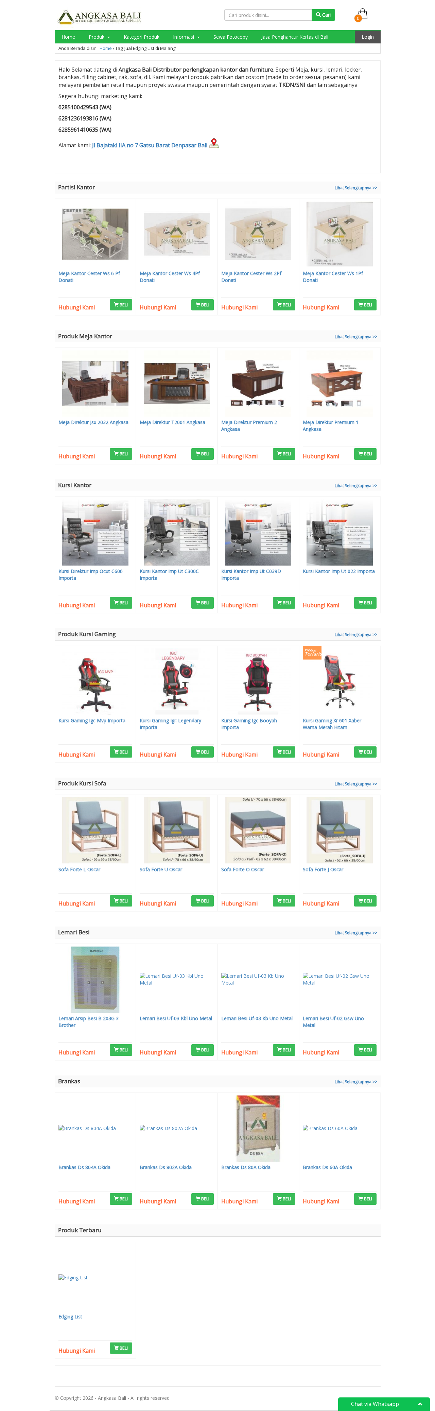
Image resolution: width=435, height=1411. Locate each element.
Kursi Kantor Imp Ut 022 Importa (339, 571)
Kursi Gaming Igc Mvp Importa (91, 720)
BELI (123, 305)
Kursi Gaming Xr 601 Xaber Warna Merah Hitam (332, 723)
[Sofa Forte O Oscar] (258, 831)
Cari (326, 15)
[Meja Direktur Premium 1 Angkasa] (340, 384)
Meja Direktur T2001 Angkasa (172, 422)
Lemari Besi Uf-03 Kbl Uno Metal (176, 1018)
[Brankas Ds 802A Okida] (177, 1129)
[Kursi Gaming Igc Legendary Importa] (177, 682)
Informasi (184, 37)
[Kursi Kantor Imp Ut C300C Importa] (177, 533)
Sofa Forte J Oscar (323, 869)
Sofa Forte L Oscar (79, 869)
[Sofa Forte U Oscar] (177, 831)
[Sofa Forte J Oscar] (340, 831)
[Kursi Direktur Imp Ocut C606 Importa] (95, 533)
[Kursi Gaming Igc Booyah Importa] (258, 682)
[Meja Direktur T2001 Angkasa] (177, 384)
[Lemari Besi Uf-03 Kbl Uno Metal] (177, 980)
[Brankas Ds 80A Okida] (258, 1129)
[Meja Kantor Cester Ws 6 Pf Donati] (95, 235)
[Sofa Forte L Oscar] (95, 831)
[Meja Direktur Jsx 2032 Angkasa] (95, 384)
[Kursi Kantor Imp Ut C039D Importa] (258, 533)
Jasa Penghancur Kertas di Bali (294, 37)
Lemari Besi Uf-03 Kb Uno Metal (257, 1018)
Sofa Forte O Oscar (242, 869)
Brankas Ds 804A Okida (84, 1167)
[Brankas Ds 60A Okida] (340, 1129)
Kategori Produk (141, 37)
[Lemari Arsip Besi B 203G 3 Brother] (95, 980)
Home (68, 37)
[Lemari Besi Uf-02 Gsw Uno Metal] (340, 980)
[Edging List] (95, 1278)
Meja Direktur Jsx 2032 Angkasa (93, 422)
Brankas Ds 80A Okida (246, 1167)
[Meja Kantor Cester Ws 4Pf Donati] (177, 235)
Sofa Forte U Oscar (161, 869)
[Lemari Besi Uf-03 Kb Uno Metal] (258, 980)
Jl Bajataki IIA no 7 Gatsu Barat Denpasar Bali (150, 145)
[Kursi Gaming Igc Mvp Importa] (95, 682)
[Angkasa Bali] (99, 17)
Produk (97, 37)
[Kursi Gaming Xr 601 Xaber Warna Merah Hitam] (340, 682)
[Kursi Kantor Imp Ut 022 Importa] (340, 533)
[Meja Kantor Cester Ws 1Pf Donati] (340, 235)
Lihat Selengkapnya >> (356, 188)
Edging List (70, 1316)
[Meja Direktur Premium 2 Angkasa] (258, 384)
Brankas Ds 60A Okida (327, 1167)
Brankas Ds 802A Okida (166, 1167)
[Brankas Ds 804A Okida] (95, 1129)
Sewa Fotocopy (230, 37)
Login (368, 37)
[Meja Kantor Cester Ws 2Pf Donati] (258, 235)
